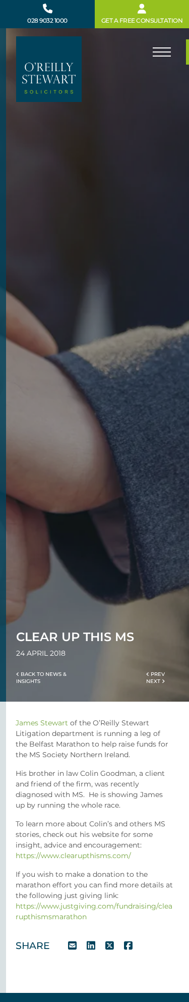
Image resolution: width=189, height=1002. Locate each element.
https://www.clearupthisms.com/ (73, 855)
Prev (157, 674)
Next (154, 681)
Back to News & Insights (41, 677)
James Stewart (42, 722)
